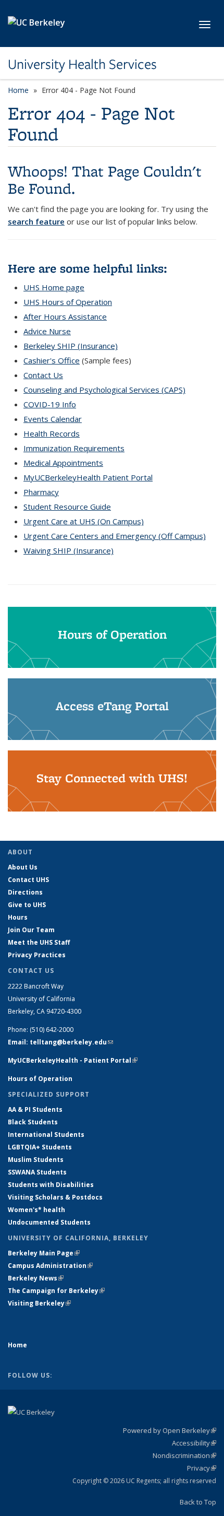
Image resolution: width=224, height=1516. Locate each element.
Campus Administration (50, 1265)
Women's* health (36, 1209)
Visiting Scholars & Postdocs (55, 1197)
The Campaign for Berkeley (56, 1290)
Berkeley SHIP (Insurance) (70, 345)
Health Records (51, 433)
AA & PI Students (35, 1109)
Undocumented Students (49, 1222)
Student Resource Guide (67, 506)
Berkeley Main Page (44, 1253)
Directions (25, 892)
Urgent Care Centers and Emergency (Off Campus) (114, 536)
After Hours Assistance (65, 316)
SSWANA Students (37, 1172)
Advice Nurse (47, 331)
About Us (23, 867)
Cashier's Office (51, 360)
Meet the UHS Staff (39, 942)
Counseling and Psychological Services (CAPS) (104, 389)
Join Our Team (31, 929)
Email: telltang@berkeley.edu (60, 1042)
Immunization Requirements (74, 448)
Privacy (201, 1468)
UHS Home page (53, 287)
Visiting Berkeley (39, 1303)
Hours (18, 917)
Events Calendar (52, 419)
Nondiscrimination (184, 1455)
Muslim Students (36, 1159)
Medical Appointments (63, 462)
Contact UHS (28, 879)
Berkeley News (36, 1278)
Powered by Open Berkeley (169, 1430)
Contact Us (43, 375)
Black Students (33, 1122)
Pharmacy (41, 492)
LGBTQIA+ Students (40, 1147)
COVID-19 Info (49, 404)
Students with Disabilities (51, 1184)
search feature (36, 221)
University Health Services (82, 64)
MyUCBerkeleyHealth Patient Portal (88, 477)
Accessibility (194, 1443)
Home (18, 90)
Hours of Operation (40, 1078)
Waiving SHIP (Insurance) (68, 550)
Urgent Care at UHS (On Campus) (83, 521)
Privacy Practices (37, 954)
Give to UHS (27, 904)
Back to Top (198, 1502)
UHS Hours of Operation (67, 302)
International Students (46, 1134)
